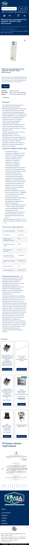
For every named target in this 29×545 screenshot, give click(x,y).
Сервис (4, 518)
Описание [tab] (6, 97)
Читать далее (7, 369)
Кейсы (4, 521)
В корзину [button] (7, 404)
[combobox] (9, 8)
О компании (6, 513)
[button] (24, 15)
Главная (3, 26)
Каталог (5, 515)
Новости (5, 523)
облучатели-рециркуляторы (18, 94)
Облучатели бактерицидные (18, 92)
